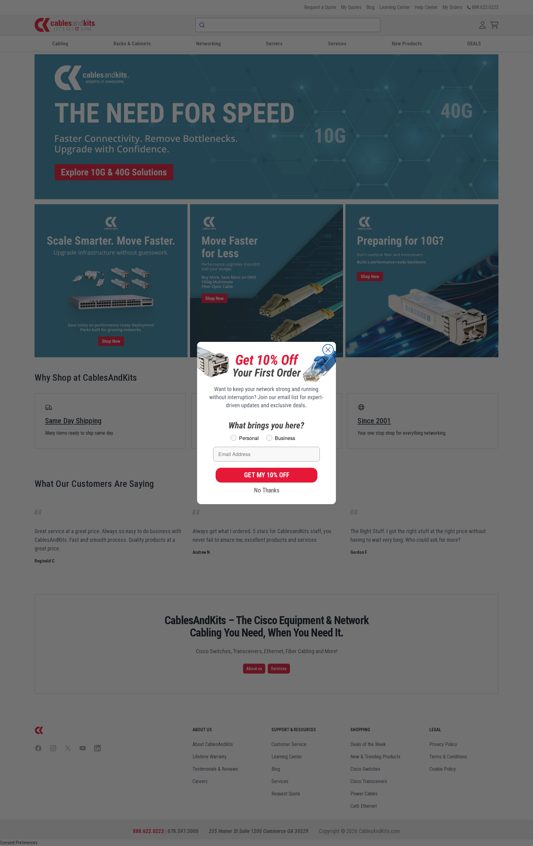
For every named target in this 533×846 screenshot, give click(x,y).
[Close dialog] (328, 349)
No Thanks (266, 490)
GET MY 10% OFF (266, 475)
